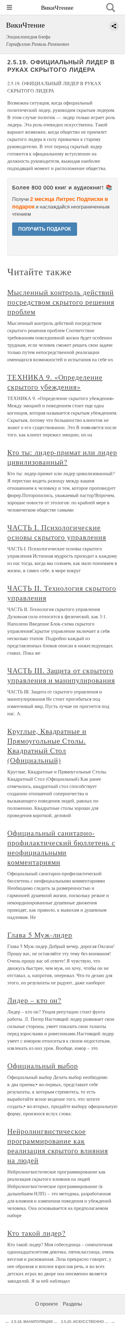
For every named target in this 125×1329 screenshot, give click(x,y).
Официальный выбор (42, 1065)
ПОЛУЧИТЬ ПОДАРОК (44, 229)
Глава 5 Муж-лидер (39, 935)
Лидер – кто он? (34, 1000)
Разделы (72, 1304)
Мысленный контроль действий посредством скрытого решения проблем (60, 301)
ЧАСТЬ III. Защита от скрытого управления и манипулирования (61, 675)
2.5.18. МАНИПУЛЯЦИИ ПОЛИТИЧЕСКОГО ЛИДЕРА (57, 1322)
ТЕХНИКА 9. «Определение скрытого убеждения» (55, 382)
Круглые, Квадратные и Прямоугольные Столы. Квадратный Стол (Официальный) (46, 745)
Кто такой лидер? (36, 1233)
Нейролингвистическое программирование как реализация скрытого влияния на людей (57, 1145)
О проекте (46, 1304)
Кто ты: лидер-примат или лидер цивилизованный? (62, 457)
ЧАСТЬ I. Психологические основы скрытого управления (56, 532)
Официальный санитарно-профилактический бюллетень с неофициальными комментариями (61, 847)
